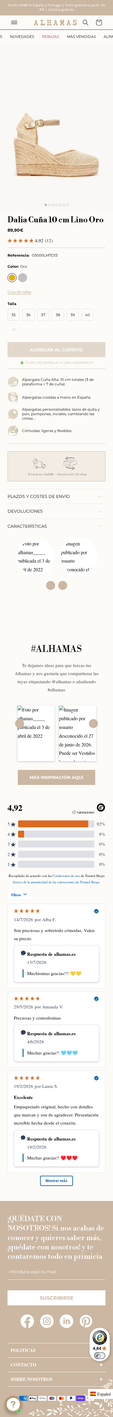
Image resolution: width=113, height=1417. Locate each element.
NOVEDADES (22, 36)
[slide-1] (46, 205)
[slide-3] (53, 205)
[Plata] (22, 277)
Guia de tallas (19, 292)
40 (87, 315)
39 (73, 315)
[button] (14, 22)
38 (58, 315)
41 (16, 331)
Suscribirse (57, 1298)
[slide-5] (60, 205)
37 (43, 315)
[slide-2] (49, 205)
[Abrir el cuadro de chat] (13, 1404)
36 (28, 315)
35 (13, 315)
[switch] (99, 1355)
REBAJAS (50, 36)
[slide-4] (56, 205)
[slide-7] (67, 205)
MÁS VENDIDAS (81, 36)
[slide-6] (64, 205)
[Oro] (12, 277)
